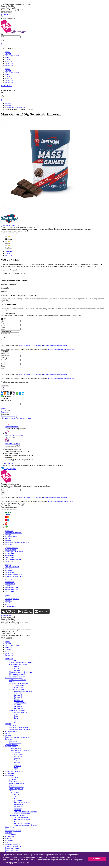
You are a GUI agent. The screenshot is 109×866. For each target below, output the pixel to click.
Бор (15, 722)
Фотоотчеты (9, 591)
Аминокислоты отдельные (19, 750)
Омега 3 (12, 682)
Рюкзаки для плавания (22, 813)
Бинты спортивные (16, 789)
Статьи (7, 586)
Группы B (17, 693)
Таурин (16, 760)
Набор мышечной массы (10, 225)
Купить (3, 408)
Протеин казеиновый (17, 674)
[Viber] (14, 393)
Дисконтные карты (12, 589)
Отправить (5, 351)
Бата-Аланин (18, 754)
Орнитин (17, 758)
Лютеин (16, 699)
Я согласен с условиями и (34, 345)
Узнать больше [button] (23, 863)
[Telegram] (8, 393)
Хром (16, 718)
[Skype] (23, 393)
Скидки (8, 54)
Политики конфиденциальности (55, 345)
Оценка (3, 337)
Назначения (9, 582)
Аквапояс (17, 810)
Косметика (9, 570)
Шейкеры (12, 779)
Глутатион (17, 766)
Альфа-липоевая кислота (23, 691)
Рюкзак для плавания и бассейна (25, 825)
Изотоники (13, 835)
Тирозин (17, 752)
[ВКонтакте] (2, 393)
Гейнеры (8, 535)
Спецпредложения (12, 567)
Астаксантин (18, 687)
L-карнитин (9, 553)
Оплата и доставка (12, 56)
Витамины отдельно (16, 689)
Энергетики (9, 557)
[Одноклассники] (5, 393)
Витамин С (18, 695)
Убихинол (17, 704)
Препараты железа (20, 712)
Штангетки (13, 781)
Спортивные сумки (16, 787)
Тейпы (11, 791)
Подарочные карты (12, 587)
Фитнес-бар (9, 580)
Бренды (8, 565)
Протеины (9, 531)
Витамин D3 (18, 701)
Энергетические (15, 743)
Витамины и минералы (13, 533)
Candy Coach (9, 63)
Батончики (9, 544)
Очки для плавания (21, 817)
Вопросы (8, 255)
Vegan (7, 842)
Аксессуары (9, 555)
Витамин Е (18, 697)
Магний (16, 720)
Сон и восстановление (13, 559)
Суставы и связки (11, 548)
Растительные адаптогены (18, 683)
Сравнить (4, 412)
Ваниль (16, 668)
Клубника (17, 670)
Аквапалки (18, 808)
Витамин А (18, 706)
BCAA (7, 538)
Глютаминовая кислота (13, 574)
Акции (7, 52)
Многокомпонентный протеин (20, 672)
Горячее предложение (13, 831)
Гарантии (8, 57)
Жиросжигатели (11, 536)
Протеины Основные (17, 676)
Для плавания (14, 792)
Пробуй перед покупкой (14, 435)
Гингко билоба (19, 685)
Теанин (16, 769)
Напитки (8, 569)
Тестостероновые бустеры (14, 552)
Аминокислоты (10, 550)
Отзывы (8, 59)
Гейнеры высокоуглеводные (19, 729)
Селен (16, 714)
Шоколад (17, 666)
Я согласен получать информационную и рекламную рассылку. (38, 349)
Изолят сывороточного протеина (21, 662)
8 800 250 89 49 (6, 14)
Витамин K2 (18, 708)
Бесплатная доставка (12, 444)
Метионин (17, 764)
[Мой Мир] (20, 393)
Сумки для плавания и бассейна (25, 812)
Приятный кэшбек (12, 427)
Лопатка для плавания (22, 802)
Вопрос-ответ (10, 584)
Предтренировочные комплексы (17, 542)
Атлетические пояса (16, 783)
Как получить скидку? (9, 416)
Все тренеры (9, 65)
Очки (16, 796)
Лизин (16, 768)
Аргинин (17, 762)
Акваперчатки (19, 804)
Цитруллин (18, 756)
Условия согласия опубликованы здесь (61, 349)
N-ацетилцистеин (20, 703)
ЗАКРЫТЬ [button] (97, 859)
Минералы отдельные (17, 710)
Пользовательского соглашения (30, 345)
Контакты (8, 61)
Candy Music (9, 572)
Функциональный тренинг (15, 576)
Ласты (16, 798)
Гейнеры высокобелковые (18, 727)
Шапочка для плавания (22, 823)
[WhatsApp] (17, 393)
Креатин (8, 540)
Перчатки (12, 785)
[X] (11, 393)
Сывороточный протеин (18, 664)
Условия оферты (11, 606)
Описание (8, 251)
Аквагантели (18, 806)
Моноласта (18, 800)
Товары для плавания (17, 815)
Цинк (16, 716)
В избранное (5, 410)
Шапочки (17, 794)
